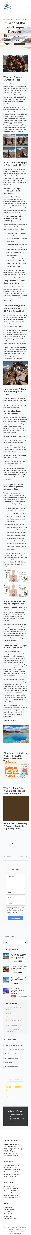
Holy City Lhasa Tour (9, 1146)
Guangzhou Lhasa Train (10, 1188)
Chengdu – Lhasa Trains (11, 1193)
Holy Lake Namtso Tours (10, 1155)
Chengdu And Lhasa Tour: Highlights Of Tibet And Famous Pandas (19, 968)
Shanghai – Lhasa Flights (11, 1172)
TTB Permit (6, 1211)
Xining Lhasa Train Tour (11, 1062)
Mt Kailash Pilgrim (9, 1151)
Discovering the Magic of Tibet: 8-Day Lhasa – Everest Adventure (18, 979)
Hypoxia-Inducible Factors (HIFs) (14, 308)
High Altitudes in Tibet (13, 488)
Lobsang (9, 19)
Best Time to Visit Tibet (11, 1054)
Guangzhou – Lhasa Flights (11, 1169)
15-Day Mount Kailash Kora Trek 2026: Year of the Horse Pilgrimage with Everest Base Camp (19, 956)
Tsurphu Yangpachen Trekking (12, 1149)
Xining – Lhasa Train (9, 1190)
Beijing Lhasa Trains (9, 1186)
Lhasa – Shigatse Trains (10, 1197)
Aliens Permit (7, 1214)
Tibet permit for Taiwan (10, 1218)
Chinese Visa (7, 1207)
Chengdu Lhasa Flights (11, 1058)
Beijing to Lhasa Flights (11, 1066)
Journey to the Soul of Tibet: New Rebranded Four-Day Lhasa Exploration (18, 991)
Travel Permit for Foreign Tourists (14, 1045)
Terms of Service (12, 1231)
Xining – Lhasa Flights (10, 1176)
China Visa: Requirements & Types (14, 1049)
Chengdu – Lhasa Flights (11, 1165)
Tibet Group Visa (8, 1209)
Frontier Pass (7, 1216)
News (18, 19)
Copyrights (17, 1233)
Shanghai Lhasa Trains (10, 1195)
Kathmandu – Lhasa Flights (11, 1174)
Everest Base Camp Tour (11, 1144)
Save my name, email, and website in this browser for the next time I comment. (15, 910)
